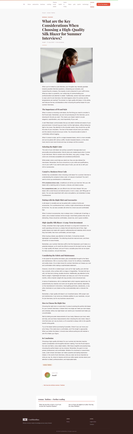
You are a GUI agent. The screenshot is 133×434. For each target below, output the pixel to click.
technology (85, 4)
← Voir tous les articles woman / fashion (53, 385)
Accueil (44, 12)
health (60, 4)
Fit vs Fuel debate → (103, 4)
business (42, 4)
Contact (92, 424)
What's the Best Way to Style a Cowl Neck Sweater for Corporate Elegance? (50, 405)
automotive (35, 4)
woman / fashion (51, 12)
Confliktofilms (33, 419)
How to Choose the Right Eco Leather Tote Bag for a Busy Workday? (81, 405)
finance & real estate (55, 4)
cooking (49, 4)
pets (74, 4)
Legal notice (93, 421)
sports (79, 4)
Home (29, 4)
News (69, 4)
